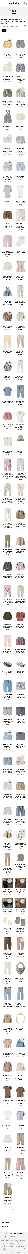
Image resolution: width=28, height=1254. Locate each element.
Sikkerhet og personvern (10, 1236)
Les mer (13, 1248)
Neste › (14, 1209)
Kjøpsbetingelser (18, 1233)
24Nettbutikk (17, 1252)
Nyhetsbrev (21, 1236)
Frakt (7, 1233)
